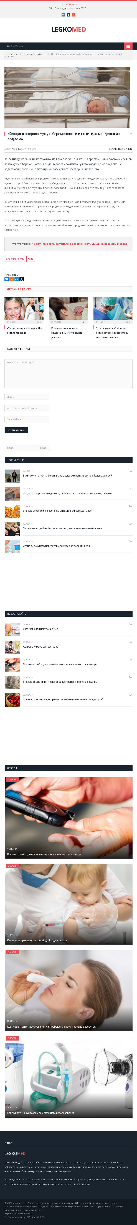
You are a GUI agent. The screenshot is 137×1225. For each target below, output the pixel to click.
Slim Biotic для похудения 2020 (67, 8)
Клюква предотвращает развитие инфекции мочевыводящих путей (63, 699)
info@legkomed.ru (81, 1203)
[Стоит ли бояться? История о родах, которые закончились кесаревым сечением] (113, 310)
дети (31, 258)
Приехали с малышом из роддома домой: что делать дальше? (66, 333)
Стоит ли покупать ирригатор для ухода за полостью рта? (57, 545)
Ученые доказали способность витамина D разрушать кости (58, 510)
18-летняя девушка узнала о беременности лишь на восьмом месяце (79, 243)
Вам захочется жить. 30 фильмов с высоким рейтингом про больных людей (67, 475)
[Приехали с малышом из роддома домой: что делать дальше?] (68, 310)
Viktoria (16, 149)
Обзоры (12, 779)
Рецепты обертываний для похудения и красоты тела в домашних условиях (67, 493)
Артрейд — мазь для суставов (40, 646)
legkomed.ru (35, 1210)
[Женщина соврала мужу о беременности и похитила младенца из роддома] (68, 98)
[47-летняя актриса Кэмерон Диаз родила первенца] (24, 310)
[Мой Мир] (16, 279)
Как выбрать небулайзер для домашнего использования (40, 1113)
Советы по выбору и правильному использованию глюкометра (60, 664)
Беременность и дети (121, 149)
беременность (15, 258)
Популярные (16, 460)
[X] (21, 279)
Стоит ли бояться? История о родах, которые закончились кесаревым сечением (112, 333)
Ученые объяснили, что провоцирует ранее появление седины (60, 681)
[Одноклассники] (11, 279)
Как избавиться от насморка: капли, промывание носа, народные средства (51, 1026)
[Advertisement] (68, 582)
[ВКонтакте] (6, 279)
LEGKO (68, 29)
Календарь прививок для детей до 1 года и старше (37, 940)
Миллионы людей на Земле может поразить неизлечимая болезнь (62, 528)
